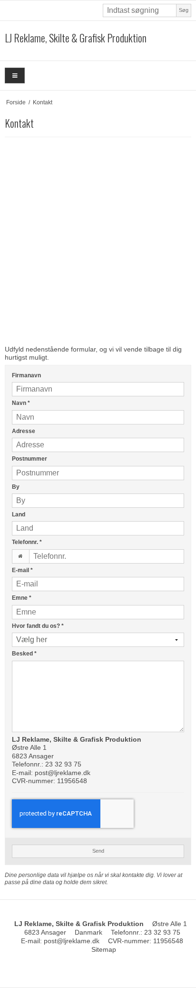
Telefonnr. (27, 542)
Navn (21, 403)
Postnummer (29, 458)
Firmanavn (26, 375)
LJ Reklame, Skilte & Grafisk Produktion (76, 38)
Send (98, 851)
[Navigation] (15, 75)
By (16, 487)
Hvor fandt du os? (38, 626)
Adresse (23, 431)
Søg (183, 10)
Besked (24, 653)
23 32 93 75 (63, 764)
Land (18, 514)
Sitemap (103, 949)
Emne (21, 598)
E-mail (22, 570)
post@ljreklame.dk (62, 772)
